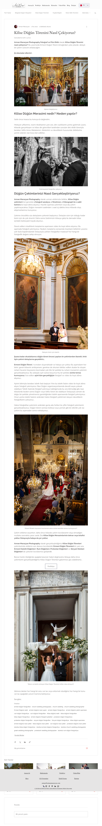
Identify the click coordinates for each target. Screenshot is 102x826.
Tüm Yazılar (7, 13)
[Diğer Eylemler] (86, 26)
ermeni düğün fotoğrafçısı (56, 710)
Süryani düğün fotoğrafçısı (60, 720)
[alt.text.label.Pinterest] (52, 786)
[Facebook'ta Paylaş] (15, 742)
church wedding (58, 707)
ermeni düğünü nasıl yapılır (38, 710)
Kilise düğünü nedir (53, 713)
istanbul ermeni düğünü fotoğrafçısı (48, 727)
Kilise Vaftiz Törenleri (72, 13)
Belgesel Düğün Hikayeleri (23, 13)
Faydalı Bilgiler (57, 13)
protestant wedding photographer (45, 730)
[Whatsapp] (58, 786)
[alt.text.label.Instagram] (46, 786)
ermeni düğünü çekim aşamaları (76, 710)
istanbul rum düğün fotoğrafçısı (68, 730)
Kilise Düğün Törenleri (42, 13)
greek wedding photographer (23, 730)
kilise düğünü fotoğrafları (69, 713)
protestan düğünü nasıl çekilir (76, 723)
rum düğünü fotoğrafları (38, 713)
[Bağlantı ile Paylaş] (30, 742)
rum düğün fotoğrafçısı (21, 713)
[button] (38, 5)
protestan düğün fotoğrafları (23, 720)
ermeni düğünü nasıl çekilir (23, 723)
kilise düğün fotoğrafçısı (22, 717)
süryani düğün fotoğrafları (42, 720)
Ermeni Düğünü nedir (21, 710)
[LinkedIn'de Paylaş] (25, 742)
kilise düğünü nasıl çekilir (41, 723)
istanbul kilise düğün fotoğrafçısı (24, 727)
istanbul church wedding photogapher (73, 727)
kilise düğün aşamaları (77, 720)
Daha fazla (85, 13)
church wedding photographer (74, 707)
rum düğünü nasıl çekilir (58, 723)
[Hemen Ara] (44, 786)
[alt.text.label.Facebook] (49, 786)
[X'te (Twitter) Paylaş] (20, 742)
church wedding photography (41, 707)
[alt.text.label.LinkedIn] (55, 786)
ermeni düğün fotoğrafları (22, 707)
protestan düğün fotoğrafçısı (63, 717)
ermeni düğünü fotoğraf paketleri (41, 717)
